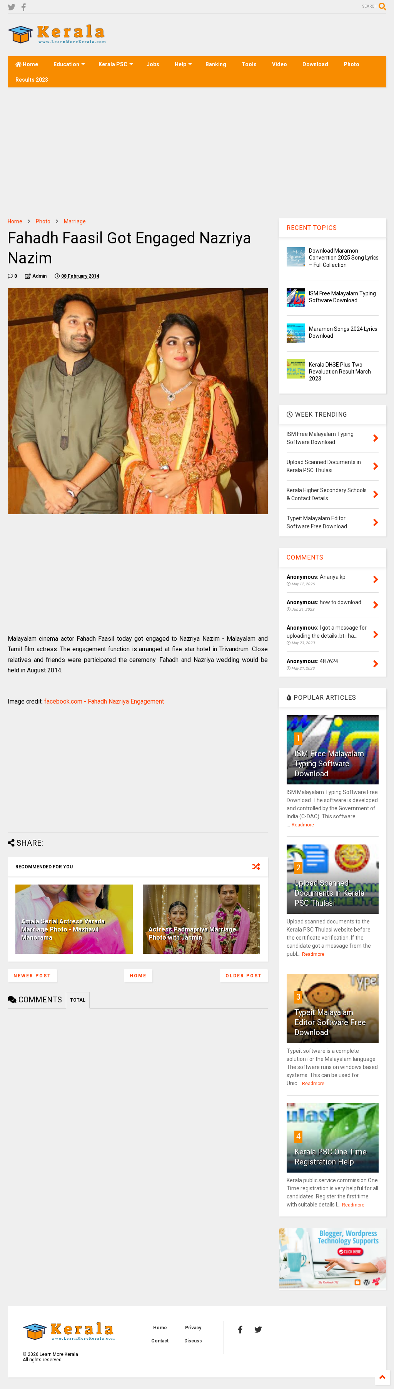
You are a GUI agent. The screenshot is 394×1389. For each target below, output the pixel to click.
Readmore (303, 825)
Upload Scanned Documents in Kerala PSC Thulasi (329, 893)
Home (30, 64)
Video (279, 64)
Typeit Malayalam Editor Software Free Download (330, 1022)
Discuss (193, 1341)
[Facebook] (23, 7)
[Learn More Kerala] (57, 41)
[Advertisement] (246, 35)
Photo (351, 64)
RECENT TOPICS (312, 227)
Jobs (153, 64)
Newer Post (32, 975)
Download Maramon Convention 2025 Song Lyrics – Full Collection (344, 258)
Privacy (193, 1327)
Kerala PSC (112, 64)
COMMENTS (305, 557)
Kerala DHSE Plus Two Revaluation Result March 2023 (340, 372)
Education (66, 64)
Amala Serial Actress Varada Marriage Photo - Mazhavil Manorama (63, 929)
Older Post (243, 975)
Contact (160, 1341)
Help (180, 64)
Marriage (75, 221)
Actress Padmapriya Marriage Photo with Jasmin (192, 933)
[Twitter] (11, 7)
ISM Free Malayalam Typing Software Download (329, 763)
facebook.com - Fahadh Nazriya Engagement (104, 701)
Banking (215, 64)
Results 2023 (31, 80)
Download (315, 64)
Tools (249, 64)
